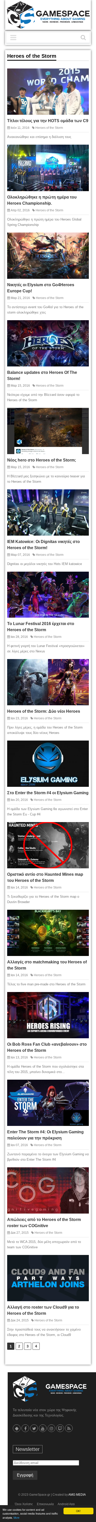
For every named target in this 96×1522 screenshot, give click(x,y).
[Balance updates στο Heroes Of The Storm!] (81, 328)
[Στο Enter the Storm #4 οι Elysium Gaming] (81, 748)
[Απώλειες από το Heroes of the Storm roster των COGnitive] (81, 1175)
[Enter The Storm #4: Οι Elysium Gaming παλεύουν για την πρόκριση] (81, 1087)
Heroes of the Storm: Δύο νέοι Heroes (43, 711)
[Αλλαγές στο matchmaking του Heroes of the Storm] (81, 917)
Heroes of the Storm (49, 128)
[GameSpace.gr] (50, 1389)
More (16, 1517)
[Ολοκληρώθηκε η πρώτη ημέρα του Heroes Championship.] (81, 152)
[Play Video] (72, 579)
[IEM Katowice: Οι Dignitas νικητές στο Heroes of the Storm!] (81, 497)
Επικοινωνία (45, 1504)
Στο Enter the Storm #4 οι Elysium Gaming (48, 793)
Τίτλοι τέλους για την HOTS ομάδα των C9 (47, 121)
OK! (78, 1511)
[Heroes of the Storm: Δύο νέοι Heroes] (81, 667)
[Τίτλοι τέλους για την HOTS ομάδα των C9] (81, 76)
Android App (66, 1504)
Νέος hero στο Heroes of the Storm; (41, 460)
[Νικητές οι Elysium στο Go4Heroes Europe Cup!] (81, 240)
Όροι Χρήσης (24, 1504)
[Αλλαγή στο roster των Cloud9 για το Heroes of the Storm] (81, 1262)
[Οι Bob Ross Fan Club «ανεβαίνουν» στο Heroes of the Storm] (81, 999)
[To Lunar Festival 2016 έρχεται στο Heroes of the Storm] (81, 579)
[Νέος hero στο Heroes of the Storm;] (81, 415)
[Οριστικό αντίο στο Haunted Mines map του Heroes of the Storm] (81, 830)
